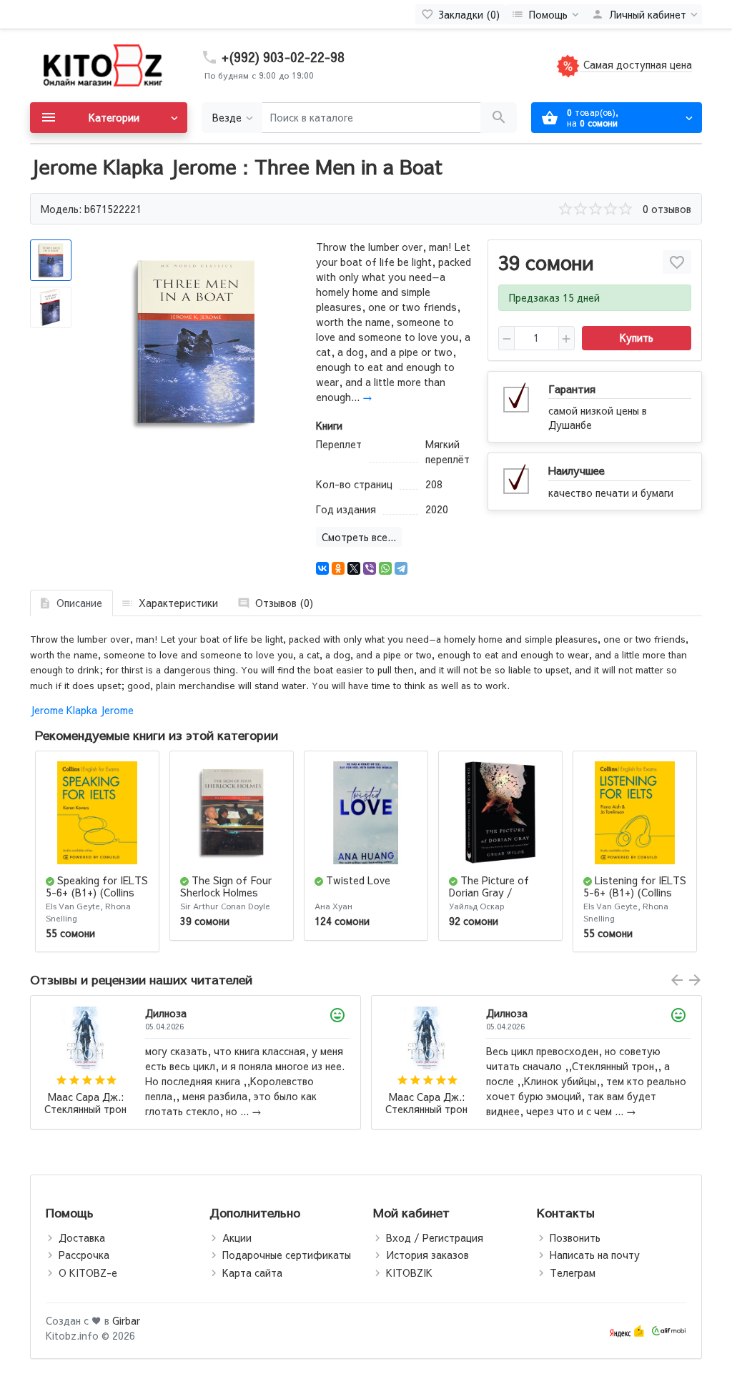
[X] (353, 568)
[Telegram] (401, 568)
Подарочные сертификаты (286, 1254)
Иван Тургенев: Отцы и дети (426, 1110)
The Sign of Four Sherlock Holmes (226, 886)
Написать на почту (595, 1254)
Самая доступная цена (636, 64)
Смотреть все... (359, 537)
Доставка (82, 1237)
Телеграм (572, 1272)
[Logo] (101, 64)
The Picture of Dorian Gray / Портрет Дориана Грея (492, 898)
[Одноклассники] (338, 568)
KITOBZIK (409, 1272)
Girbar (126, 1320)
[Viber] (369, 568)
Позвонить (575, 1237)
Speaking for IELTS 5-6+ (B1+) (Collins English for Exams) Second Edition (97, 898)
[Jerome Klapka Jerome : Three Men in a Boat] (194, 342)
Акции (237, 1237)
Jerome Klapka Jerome (82, 710)
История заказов (427, 1254)
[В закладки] (677, 262)
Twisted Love (358, 880)
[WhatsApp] (385, 568)
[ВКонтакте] (322, 568)
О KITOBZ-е (88, 1272)
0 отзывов (667, 209)
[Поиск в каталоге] (498, 117)
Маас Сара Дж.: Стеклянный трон (85, 1103)
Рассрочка (84, 1254)
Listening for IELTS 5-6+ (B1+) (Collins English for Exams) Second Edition (634, 898)
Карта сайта (252, 1272)
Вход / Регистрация (434, 1237)
